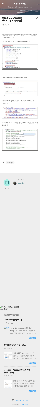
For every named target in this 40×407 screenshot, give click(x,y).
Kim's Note (20, 3)
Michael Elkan (24, 404)
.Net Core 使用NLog (13, 320)
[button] (37, 18)
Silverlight (10, 163)
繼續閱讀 (32, 338)
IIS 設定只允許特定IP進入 (15, 345)
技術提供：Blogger (21, 400)
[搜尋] (37, 4)
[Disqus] (20, 222)
